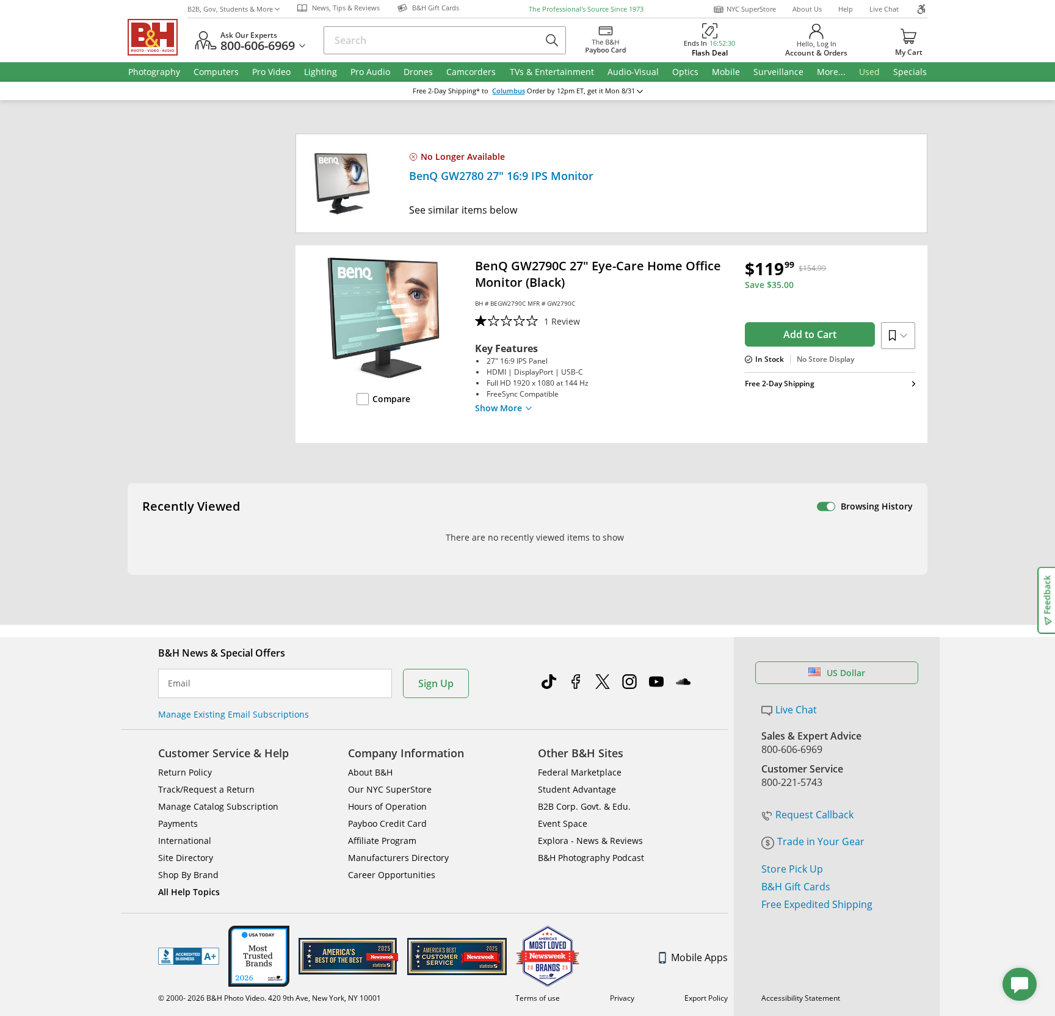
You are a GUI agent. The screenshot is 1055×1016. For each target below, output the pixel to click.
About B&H (370, 772)
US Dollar (846, 673)
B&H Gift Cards (795, 886)
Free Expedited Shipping (816, 904)
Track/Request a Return (206, 789)
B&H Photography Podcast (591, 857)
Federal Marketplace (580, 772)
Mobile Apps (699, 957)
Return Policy (185, 772)
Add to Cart (809, 334)
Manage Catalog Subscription (218, 806)
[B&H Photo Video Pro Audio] (157, 37)
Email (179, 683)
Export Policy (706, 998)
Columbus (508, 91)
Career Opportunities (391, 875)
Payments (178, 823)
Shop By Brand (188, 875)
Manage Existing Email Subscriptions (233, 714)
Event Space (562, 823)
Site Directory (185, 857)
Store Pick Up (792, 869)
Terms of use (537, 998)
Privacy (622, 998)
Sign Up (436, 683)
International (184, 840)
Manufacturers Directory (398, 857)
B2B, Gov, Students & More (230, 8)
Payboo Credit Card (387, 823)
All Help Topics (189, 892)
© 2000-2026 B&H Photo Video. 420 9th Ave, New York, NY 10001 (269, 998)
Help (845, 8)
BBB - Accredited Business (188, 956)
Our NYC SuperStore (390, 789)
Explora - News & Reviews (590, 840)
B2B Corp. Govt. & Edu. (584, 806)
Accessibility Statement (800, 998)
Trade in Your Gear (821, 841)
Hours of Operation (387, 806)
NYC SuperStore (751, 8)
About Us (807, 8)
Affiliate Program (382, 840)
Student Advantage (577, 789)
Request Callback (814, 814)
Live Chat (884, 8)
